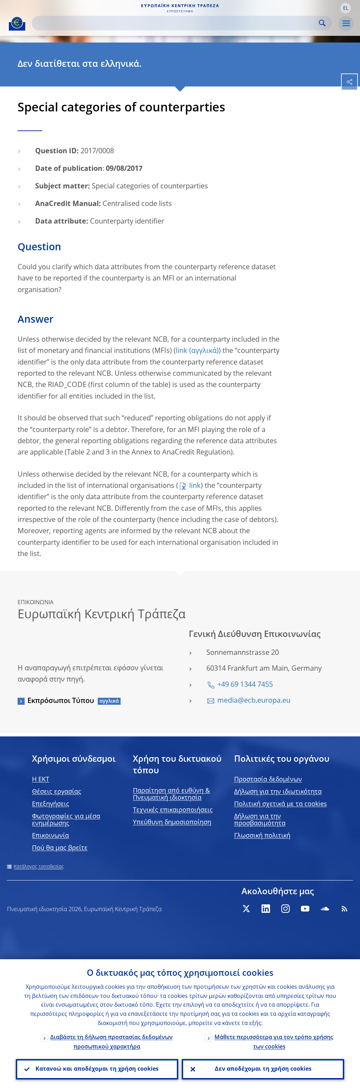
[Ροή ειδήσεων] (344, 908)
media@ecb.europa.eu (253, 700)
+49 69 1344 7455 (245, 685)
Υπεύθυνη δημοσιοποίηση (172, 822)
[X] (246, 908)
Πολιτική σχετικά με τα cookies (280, 804)
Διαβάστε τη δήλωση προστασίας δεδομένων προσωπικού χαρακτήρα (111, 1042)
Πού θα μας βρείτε (60, 848)
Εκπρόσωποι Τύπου (60, 701)
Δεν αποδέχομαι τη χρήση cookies (263, 1069)
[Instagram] (285, 908)
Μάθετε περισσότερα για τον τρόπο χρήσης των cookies (273, 1042)
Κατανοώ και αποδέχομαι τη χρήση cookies (97, 1069)
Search (322, 23)
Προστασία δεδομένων (268, 779)
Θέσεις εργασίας (56, 792)
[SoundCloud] (324, 908)
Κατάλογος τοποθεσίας (39, 866)
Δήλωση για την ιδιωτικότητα (278, 792)
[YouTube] (305, 908)
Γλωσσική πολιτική (262, 836)
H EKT (40, 779)
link (181, 351)
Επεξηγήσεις (50, 804)
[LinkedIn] (265, 908)
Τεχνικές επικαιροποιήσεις (173, 810)
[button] (345, 8)
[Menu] (346, 23)
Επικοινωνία (50, 836)
